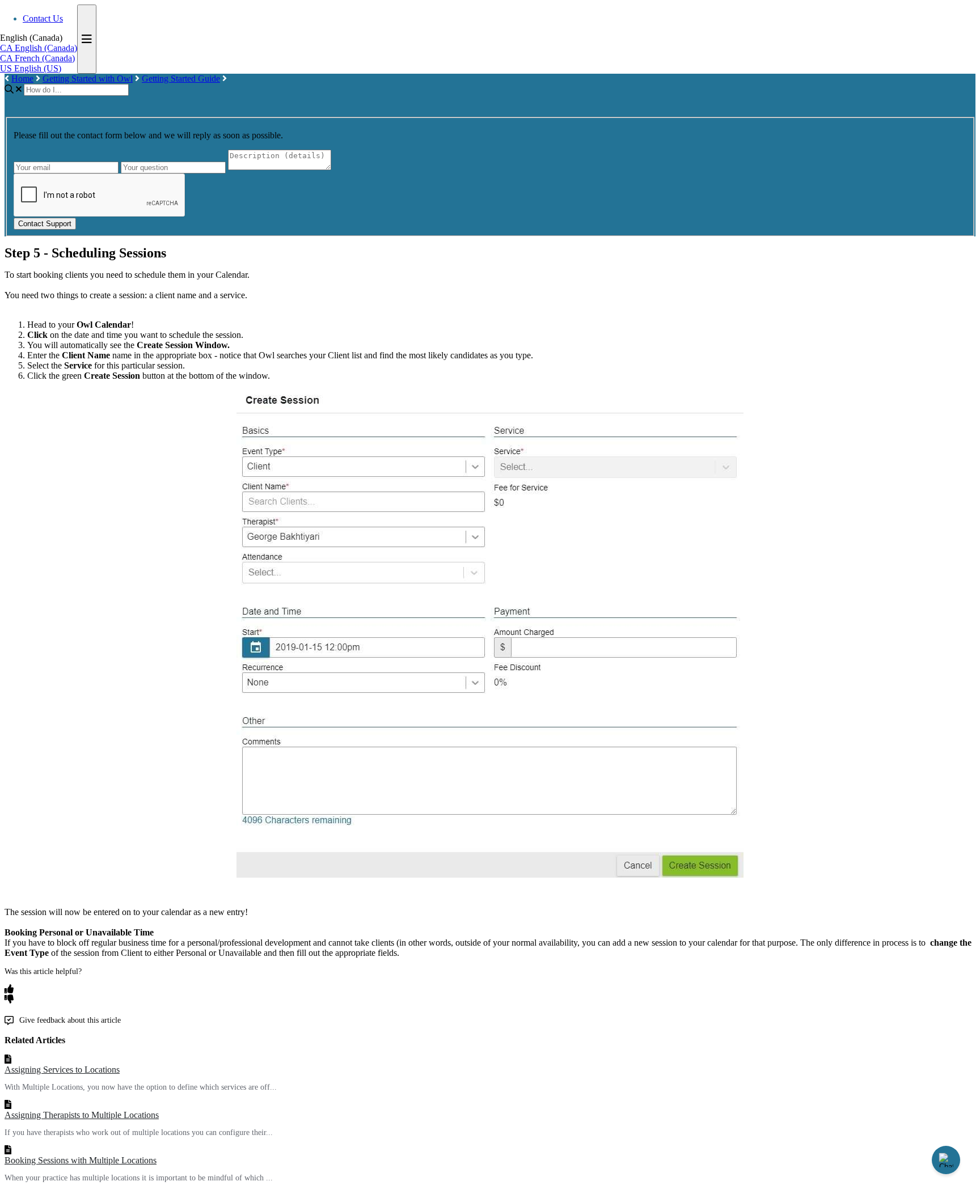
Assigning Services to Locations (62, 1069)
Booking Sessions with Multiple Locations (81, 1160)
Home (22, 78)
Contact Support (44, 223)
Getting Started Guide (181, 78)
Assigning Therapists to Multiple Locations (82, 1115)
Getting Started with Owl (88, 78)
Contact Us (43, 18)
